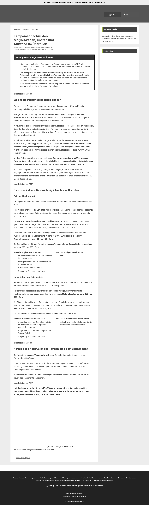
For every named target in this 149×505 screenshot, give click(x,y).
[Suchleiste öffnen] (135, 14)
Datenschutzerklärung (79, 496)
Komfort (34, 29)
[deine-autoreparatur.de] (24, 16)
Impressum (66, 496)
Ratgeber (26, 29)
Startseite (17, 29)
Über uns (69, 494)
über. (126, 14)
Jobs (74, 494)
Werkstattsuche (107, 41)
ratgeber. (111, 14)
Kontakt (80, 494)
